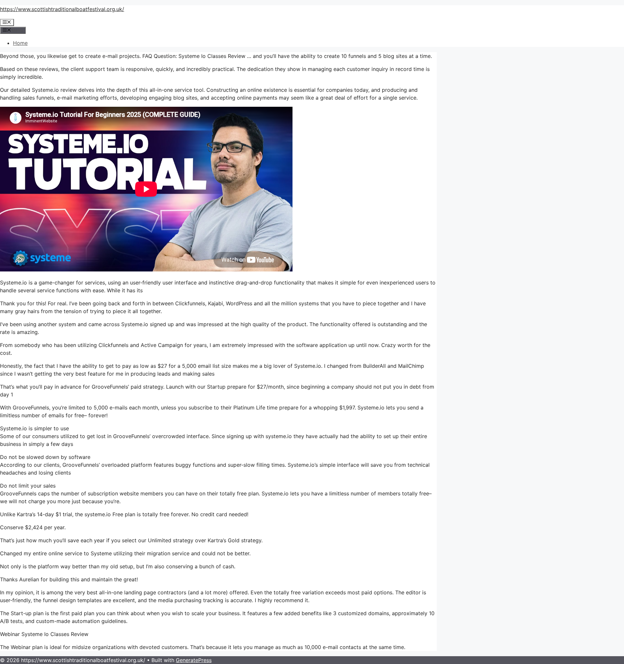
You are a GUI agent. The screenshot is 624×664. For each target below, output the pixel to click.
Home (20, 43)
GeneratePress (194, 660)
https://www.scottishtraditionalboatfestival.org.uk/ (62, 9)
